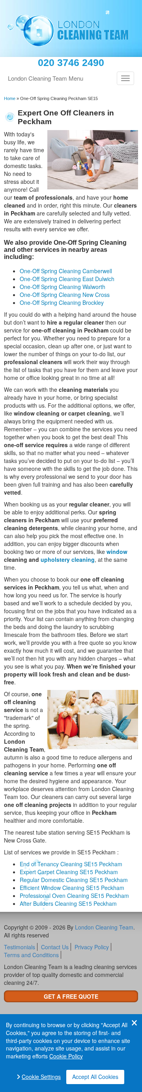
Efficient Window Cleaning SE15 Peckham (72, 888)
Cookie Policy (66, 1056)
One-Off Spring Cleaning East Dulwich (67, 279)
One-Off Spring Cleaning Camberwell (66, 271)
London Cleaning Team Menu (45, 78)
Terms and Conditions (31, 955)
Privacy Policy (92, 947)
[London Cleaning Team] (71, 28)
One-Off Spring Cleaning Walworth (62, 287)
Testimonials (19, 947)
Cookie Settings (41, 1077)
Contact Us (55, 947)
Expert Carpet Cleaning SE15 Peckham (69, 872)
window (116, 551)
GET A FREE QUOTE (71, 996)
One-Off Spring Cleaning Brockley (62, 302)
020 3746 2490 (71, 62)
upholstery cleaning (68, 559)
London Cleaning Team (104, 927)
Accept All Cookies (95, 1077)
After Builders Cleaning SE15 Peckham (68, 903)
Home (9, 98)
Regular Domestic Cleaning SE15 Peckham (74, 880)
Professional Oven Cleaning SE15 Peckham (74, 895)
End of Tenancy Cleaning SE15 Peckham (71, 864)
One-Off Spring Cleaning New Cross (65, 295)
